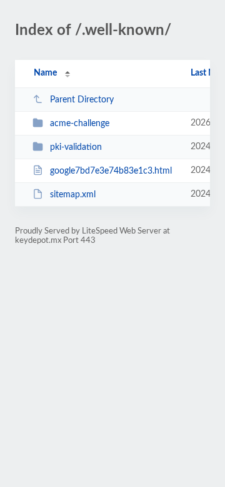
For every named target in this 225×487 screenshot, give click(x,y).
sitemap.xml (73, 194)
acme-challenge (79, 123)
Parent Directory (82, 100)
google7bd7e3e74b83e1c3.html (111, 171)
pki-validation (76, 147)
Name (45, 73)
